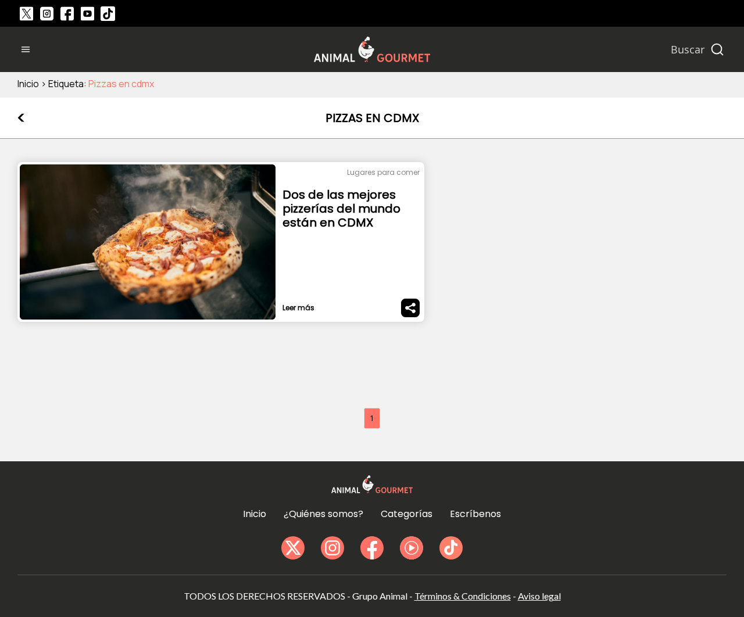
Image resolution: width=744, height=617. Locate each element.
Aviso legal (539, 595)
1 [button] (372, 418)
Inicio (28, 83)
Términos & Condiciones (462, 595)
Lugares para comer (383, 172)
